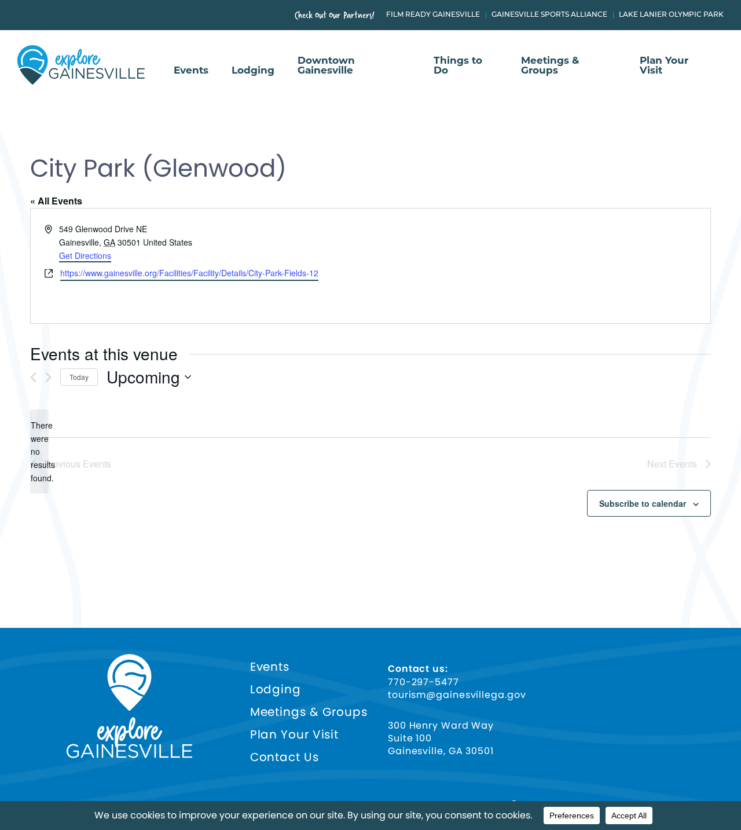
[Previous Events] (33, 377)
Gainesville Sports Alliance (549, 15)
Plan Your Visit (664, 66)
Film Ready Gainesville (433, 15)
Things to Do (458, 66)
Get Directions (85, 255)
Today (79, 377)
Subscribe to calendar (642, 503)
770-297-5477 (423, 682)
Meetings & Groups (550, 66)
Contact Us (284, 757)
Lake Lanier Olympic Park (671, 15)
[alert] (39, 451)
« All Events (56, 200)
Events (191, 70)
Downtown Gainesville (326, 66)
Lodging (253, 70)
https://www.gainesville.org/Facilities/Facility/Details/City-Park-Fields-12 (189, 273)
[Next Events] (48, 377)
